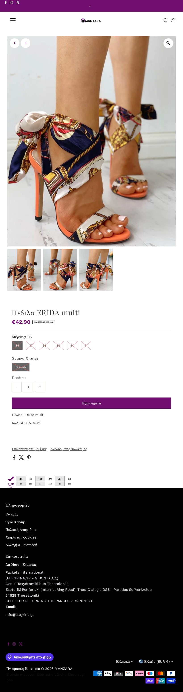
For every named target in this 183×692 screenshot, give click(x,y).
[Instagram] (11, 6)
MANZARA (64, 669)
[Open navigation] (27, 20)
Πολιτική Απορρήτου (21, 530)
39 (58, 345)
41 (85, 345)
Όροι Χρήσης (15, 522)
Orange (20, 367)
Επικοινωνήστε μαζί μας (29, 449)
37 (31, 345)
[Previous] (15, 43)
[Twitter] (18, 6)
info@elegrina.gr (20, 614)
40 (72, 345)
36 (17, 345)
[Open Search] (166, 20)
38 (44, 345)
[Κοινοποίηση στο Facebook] (15, 458)
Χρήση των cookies (21, 537)
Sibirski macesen (20, 674)
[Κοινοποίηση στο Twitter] (22, 458)
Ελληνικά (123, 661)
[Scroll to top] (174, 683)
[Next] (26, 43)
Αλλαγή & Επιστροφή (21, 545)
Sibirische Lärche (52, 674)
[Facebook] (6, 6)
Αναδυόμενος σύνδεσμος (68, 449)
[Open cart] (173, 20)
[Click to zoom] (168, 43)
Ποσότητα (19, 378)
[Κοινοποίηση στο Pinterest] (29, 458)
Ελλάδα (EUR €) (157, 661)
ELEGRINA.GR (19, 578)
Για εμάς (12, 514)
